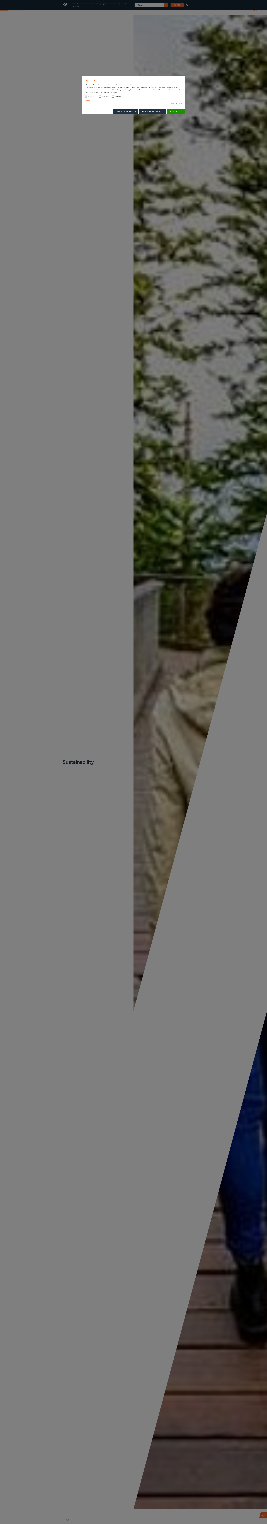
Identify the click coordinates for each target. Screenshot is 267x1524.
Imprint (87, 101)
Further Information (151, 111)
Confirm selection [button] (124, 111)
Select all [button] (174, 111)
